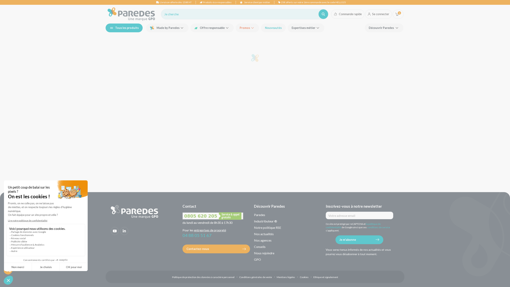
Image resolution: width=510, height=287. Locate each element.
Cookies (304, 277)
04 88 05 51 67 (197, 235)
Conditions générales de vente (255, 277)
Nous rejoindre (264, 253)
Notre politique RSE (267, 227)
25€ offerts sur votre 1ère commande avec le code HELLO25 (313, 2)
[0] (397, 14)
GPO (257, 259)
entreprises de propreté (210, 230)
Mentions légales (286, 277)
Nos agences (263, 240)
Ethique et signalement (325, 277)
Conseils (260, 247)
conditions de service (378, 227)
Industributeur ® (265, 221)
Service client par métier (257, 2)
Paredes (259, 215)
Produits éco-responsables (217, 2)
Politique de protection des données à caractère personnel (203, 277)
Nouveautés (273, 27)
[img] (131, 14)
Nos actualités (264, 234)
